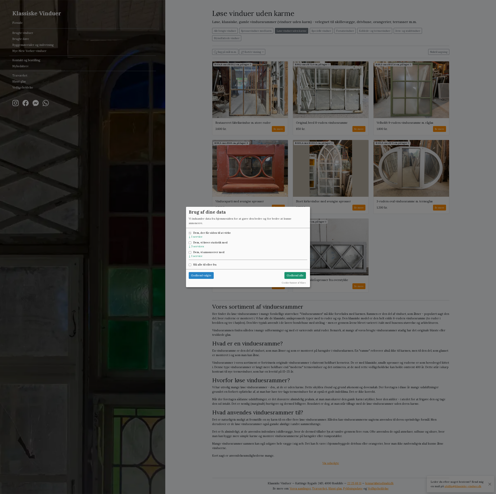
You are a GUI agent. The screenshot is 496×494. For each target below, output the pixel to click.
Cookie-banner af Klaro (294, 282)
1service (195, 236)
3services (196, 246)
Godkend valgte (201, 275)
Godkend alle (295, 275)
